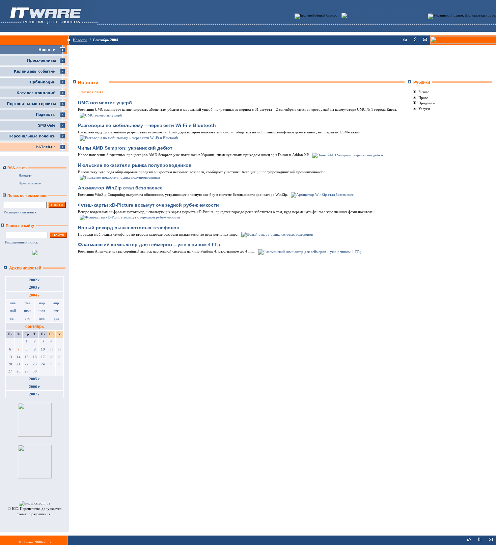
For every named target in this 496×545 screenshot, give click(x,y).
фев (27, 303)
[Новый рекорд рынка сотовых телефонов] (276, 234)
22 (27, 364)
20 (10, 364)
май (13, 311)
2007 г (34, 394)
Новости (80, 40)
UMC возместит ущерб (105, 102)
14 (19, 357)
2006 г (34, 387)
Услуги (424, 109)
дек (56, 318)
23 (35, 364)
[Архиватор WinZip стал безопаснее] (321, 195)
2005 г (34, 379)
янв (13, 303)
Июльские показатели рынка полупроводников (135, 165)
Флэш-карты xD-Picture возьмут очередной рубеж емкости (148, 205)
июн (27, 311)
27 (10, 371)
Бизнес (423, 92)
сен (13, 318)
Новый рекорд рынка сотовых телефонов (129, 227)
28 (19, 371)
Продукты (426, 103)
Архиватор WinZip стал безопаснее (120, 187)
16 (35, 357)
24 (43, 364)
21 (19, 364)
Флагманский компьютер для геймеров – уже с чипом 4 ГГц (149, 244)
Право (423, 98)
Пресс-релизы (30, 183)
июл (41, 311)
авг (56, 311)
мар (42, 303)
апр (56, 303)
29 (27, 371)
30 (35, 371)
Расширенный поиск (20, 212)
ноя (42, 318)
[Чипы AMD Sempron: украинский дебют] (347, 155)
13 (10, 357)
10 (43, 349)
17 (43, 357)
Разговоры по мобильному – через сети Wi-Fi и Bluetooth (147, 125)
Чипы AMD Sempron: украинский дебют (125, 148)
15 (27, 357)
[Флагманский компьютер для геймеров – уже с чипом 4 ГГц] (308, 251)
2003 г (34, 287)
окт (27, 318)
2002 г (34, 280)
